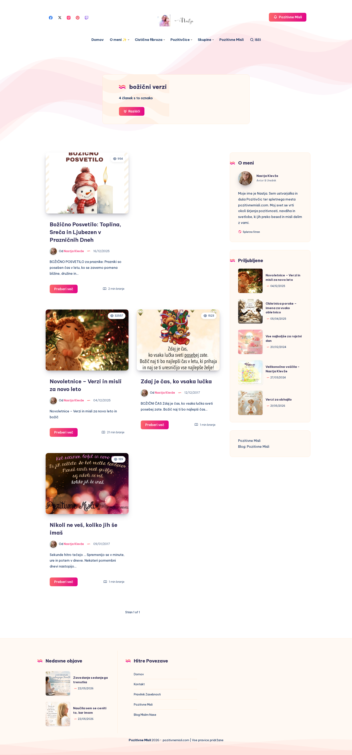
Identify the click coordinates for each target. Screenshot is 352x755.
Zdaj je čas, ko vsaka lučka (176, 381)
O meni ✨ (118, 40)
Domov (97, 40)
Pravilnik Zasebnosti (147, 694)
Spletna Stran (251, 232)
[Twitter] (60, 17)
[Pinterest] (78, 17)
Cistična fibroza (148, 40)
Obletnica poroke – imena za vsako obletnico (281, 308)
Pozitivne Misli (231, 40)
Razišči (134, 111)
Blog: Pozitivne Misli (253, 447)
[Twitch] (87, 17)
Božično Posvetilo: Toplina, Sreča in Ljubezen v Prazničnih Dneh (85, 232)
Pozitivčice (180, 40)
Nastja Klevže (267, 176)
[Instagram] (69, 17)
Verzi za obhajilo (279, 399)
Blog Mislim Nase (145, 715)
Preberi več (66, 290)
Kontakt (139, 684)
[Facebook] (51, 17)
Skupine (204, 40)
